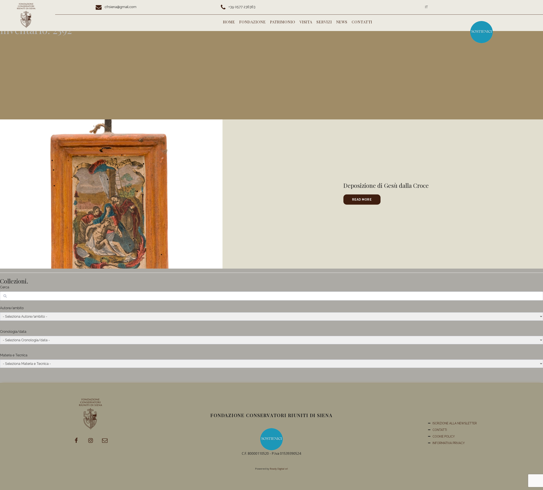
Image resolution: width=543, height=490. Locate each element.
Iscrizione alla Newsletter (454, 423)
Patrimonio (282, 21)
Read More (362, 199)
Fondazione (252, 21)
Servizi (324, 21)
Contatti (362, 21)
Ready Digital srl (279, 468)
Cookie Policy (443, 436)
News (342, 21)
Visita (305, 21)
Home (229, 21)
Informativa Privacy (448, 443)
